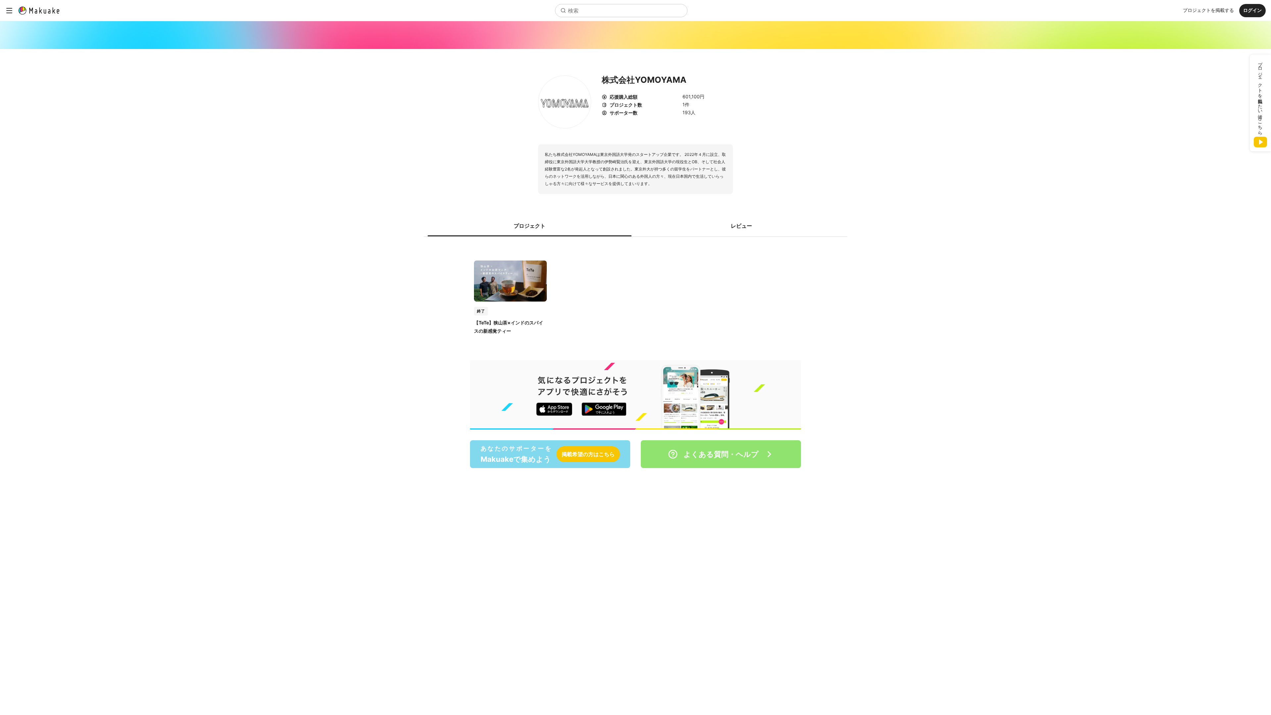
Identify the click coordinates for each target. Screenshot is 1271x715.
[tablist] (635, 225)
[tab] (530, 225)
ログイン (1252, 10)
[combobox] (621, 10)
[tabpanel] (635, 290)
